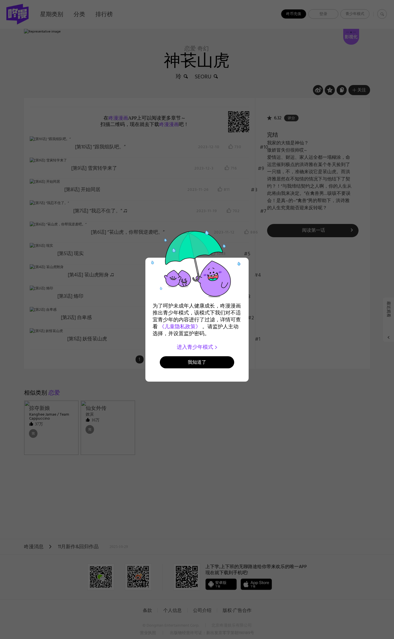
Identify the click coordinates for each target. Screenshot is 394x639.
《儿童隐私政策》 (180, 326)
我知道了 (197, 362)
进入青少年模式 (196, 347)
